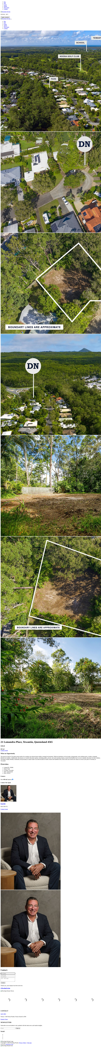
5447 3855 (3, 1014)
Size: (6, 779)
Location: (6, 770)
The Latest (6, 7)
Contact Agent (4, 750)
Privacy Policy (22, 1042)
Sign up (18, 1028)
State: (5, 771)
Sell (5, 3)
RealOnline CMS (9, 1044)
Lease (5, 4)
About (5, 6)
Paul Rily (3, 803)
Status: (5, 769)
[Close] (1, 812)
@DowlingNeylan (5, 988)
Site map (29, 1042)
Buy (5, 2)
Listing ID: (6, 767)
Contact (6, 9)
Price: (5, 773)
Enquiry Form (4, 1019)
